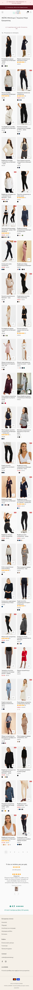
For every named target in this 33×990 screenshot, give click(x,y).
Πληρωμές (4, 925)
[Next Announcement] (30, 3)
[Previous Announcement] (3, 3)
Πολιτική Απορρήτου (7, 948)
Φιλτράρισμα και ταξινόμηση (11, 32)
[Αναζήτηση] (30, 12)
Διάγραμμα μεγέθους (7, 931)
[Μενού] (2, 12)
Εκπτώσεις (4, 934)
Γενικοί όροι (4, 945)
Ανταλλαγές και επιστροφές (9, 928)
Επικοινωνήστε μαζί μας (8, 942)
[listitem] (16, 2)
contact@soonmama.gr (7, 957)
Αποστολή (4, 922)
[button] (15, 894)
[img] (16, 867)
